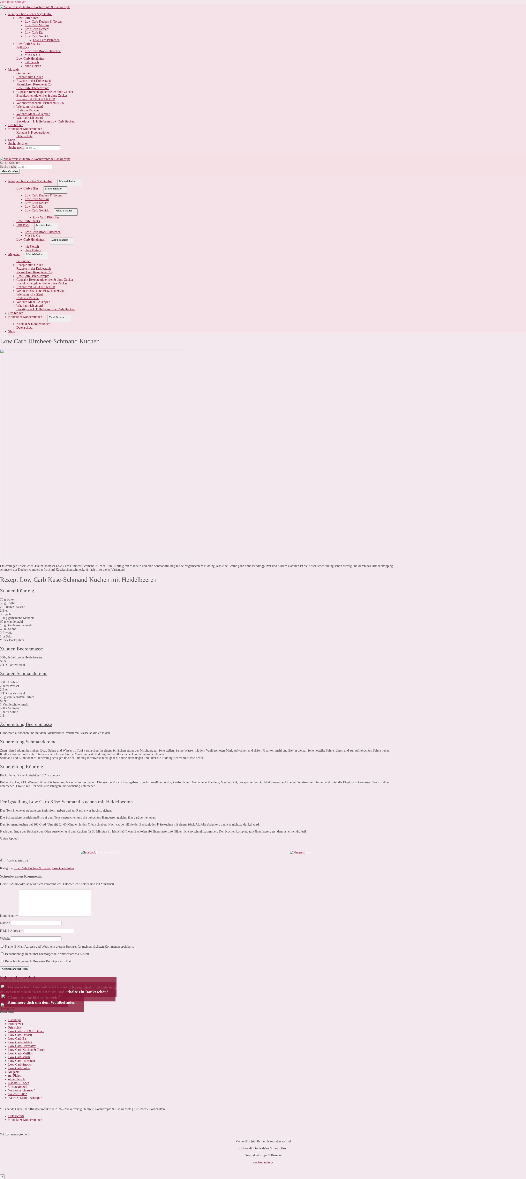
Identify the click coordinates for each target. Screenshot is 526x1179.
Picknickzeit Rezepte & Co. (34, 84)
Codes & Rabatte (27, 110)
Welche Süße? (17, 1094)
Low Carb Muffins (37, 25)
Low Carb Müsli (19, 1057)
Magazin (14, 69)
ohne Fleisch (33, 66)
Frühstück (22, 47)
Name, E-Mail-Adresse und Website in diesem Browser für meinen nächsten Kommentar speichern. (69, 946)
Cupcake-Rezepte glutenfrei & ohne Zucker (44, 92)
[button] (267, 146)
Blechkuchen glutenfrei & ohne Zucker (41, 95)
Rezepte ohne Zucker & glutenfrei (30, 14)
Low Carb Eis (34, 32)
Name (5, 923)
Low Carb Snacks (28, 43)
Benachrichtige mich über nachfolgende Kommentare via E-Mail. (47, 954)
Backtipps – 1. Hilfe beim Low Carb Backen (45, 121)
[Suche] (62, 148)
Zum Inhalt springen (13, 1)
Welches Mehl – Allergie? (33, 114)
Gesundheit (23, 73)
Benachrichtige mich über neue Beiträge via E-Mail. (38, 961)
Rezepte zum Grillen (29, 77)
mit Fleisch (32, 62)
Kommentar (9, 915)
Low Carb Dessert (36, 29)
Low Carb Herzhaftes (30, 58)
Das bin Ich (15, 125)
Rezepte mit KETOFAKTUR (35, 99)
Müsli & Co (32, 55)
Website (5, 938)
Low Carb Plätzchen (46, 40)
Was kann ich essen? (29, 117)
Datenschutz (24, 136)
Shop (11, 140)
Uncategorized (17, 1086)
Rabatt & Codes (18, 1083)
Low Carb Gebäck (37, 36)
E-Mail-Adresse (11, 930)
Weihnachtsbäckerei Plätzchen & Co (40, 103)
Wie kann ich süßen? (29, 106)
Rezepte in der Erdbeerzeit (33, 80)
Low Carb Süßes (27, 18)
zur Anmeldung (263, 1162)
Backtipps (14, 1020)
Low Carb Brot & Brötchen (43, 51)
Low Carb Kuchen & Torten (43, 21)
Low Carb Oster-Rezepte (32, 88)
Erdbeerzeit (15, 1023)
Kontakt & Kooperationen (25, 128)
